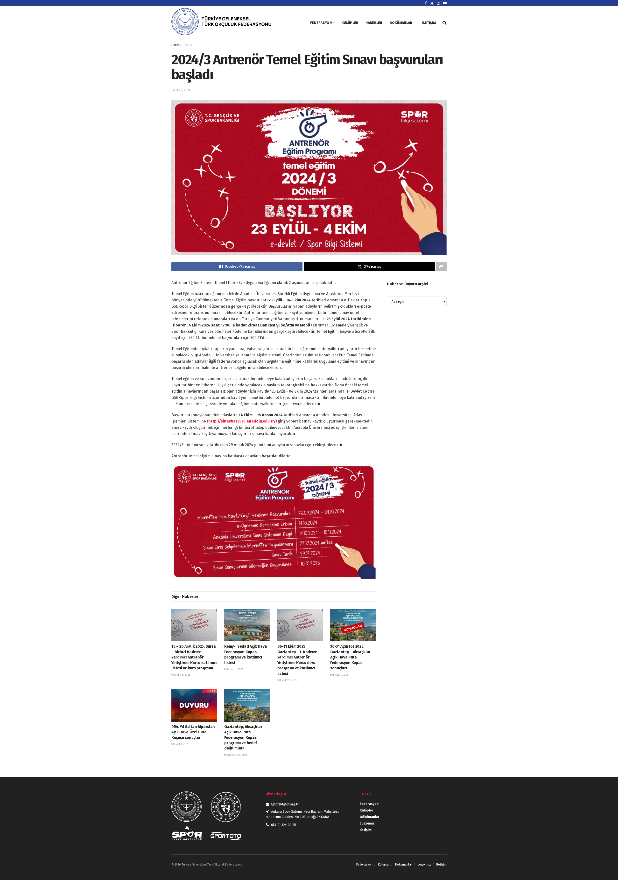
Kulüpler (350, 23)
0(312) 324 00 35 (283, 825)
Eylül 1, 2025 (181, 744)
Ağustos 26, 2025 (236, 754)
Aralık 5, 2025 (182, 674)
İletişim (429, 23)
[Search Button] (444, 23)
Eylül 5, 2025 (340, 674)
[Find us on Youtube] (445, 3)
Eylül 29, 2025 (288, 680)
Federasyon (321, 23)
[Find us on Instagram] (438, 3)
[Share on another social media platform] (441, 266)
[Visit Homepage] (225, 23)
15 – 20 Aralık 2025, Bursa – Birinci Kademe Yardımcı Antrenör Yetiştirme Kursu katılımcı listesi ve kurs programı (194, 657)
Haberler (373, 23)
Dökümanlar (369, 817)
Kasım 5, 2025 (234, 669)
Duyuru (187, 45)
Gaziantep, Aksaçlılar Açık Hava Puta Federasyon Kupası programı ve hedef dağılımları (243, 737)
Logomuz (367, 823)
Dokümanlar (401, 23)
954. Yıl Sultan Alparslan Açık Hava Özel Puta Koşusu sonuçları (193, 732)
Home (175, 45)
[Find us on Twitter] (432, 3)
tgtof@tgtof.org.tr (285, 804)
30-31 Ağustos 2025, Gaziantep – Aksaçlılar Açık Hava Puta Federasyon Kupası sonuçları (350, 657)
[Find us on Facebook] (426, 3)
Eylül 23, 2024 (181, 90)
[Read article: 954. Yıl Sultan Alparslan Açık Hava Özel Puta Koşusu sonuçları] (194, 705)
